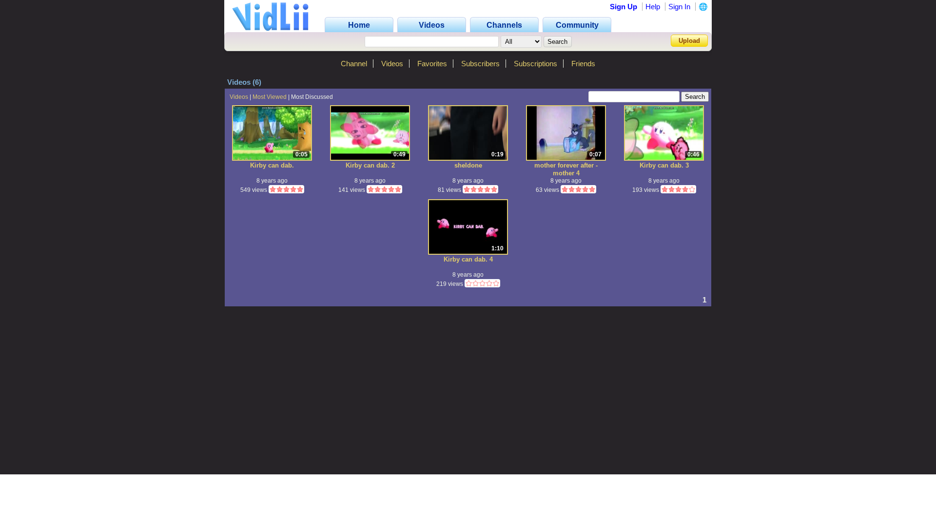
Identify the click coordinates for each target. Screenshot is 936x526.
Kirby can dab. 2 (370, 165)
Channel (354, 63)
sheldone (468, 165)
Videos (392, 63)
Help (652, 6)
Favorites (432, 63)
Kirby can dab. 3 (664, 165)
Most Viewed (270, 97)
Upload (689, 40)
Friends (583, 63)
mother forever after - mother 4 (566, 169)
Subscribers (480, 63)
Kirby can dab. (272, 165)
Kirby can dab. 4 (468, 259)
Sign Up (623, 6)
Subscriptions (535, 63)
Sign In (679, 6)
